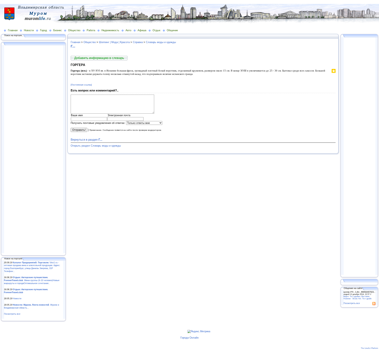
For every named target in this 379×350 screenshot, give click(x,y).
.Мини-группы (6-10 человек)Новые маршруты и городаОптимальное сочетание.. (31, 280)
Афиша (142, 30)
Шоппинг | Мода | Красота (114, 42)
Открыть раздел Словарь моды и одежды (96, 145)
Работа (91, 30)
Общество (74, 30)
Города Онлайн (189, 337)
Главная (13, 30)
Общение (172, 30)
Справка (138, 42)
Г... (73, 46)
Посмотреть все (12, 314)
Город (43, 30)
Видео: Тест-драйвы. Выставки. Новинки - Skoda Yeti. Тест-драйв (357, 297)
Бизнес (57, 30)
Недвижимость (110, 30)
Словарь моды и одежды (161, 42)
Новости (29, 30)
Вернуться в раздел (86, 139)
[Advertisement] (33, 149)
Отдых (156, 30)
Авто (128, 30)
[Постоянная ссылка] (81, 85)
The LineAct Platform (369, 348)
